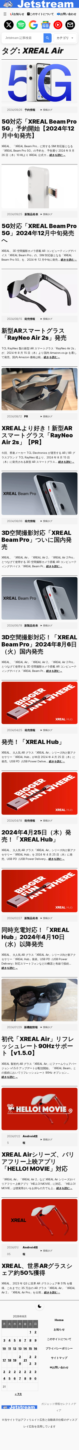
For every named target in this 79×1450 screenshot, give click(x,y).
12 (14, 1348)
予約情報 (30, 109)
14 (25, 1348)
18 (9, 1360)
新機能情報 (31, 1027)
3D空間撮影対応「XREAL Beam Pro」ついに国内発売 (37, 539)
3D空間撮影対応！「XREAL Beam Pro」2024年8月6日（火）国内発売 (39, 644)
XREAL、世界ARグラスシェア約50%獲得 (37, 1269)
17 (4, 1360)
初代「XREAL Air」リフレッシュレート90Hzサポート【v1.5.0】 (38, 1045)
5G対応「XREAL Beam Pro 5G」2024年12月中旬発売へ (39, 233)
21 (25, 1360)
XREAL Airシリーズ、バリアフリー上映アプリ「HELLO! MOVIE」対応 (38, 1161)
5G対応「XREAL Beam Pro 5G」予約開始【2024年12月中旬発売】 (39, 128)
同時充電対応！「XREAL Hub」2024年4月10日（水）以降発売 (35, 936)
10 (4, 1348)
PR (26, 416)
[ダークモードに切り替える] (39, 1306)
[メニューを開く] (5, 14)
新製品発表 (31, 214)
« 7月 (18, 1394)
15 (30, 1348)
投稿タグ (47, 109)
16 (35, 1348)
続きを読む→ (57, 155)
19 (14, 1360)
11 (9, 1348)
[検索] (48, 38)
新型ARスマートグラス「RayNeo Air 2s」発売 (34, 334)
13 (19, 1348)
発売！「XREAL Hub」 (33, 741)
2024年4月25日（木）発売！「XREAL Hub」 (36, 836)
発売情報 (29, 318)
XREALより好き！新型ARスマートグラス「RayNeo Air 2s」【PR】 (37, 435)
